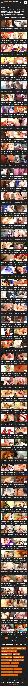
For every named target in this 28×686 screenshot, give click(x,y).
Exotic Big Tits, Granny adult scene (20, 484)
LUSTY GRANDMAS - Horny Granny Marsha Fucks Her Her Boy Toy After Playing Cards (20, 546)
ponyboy (10, 11)
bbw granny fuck (19, 349)
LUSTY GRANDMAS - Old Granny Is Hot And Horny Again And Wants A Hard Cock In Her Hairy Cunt (7, 398)
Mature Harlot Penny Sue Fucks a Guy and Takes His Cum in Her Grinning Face (20, 139)
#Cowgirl (10, 425)
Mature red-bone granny (20, 299)
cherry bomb (17, 672)
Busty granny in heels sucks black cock (20, 596)
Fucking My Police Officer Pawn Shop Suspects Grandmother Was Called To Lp (7, 213)
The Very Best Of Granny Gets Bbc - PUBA (7, 65)
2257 (14, 680)
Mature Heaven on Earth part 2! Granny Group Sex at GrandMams (20, 250)
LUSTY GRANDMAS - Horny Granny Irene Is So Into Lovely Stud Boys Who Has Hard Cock (20, 559)
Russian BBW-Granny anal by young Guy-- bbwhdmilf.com (20, 497)
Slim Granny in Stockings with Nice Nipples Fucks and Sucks (7, 53)
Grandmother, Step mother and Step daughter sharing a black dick (7, 164)
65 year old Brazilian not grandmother (20, 213)
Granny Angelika (19, 386)
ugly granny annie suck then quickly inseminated (7, 447)
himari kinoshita (7, 657)
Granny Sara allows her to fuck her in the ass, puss (20, 620)
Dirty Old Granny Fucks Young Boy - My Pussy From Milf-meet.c (7, 633)
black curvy (4, 11)
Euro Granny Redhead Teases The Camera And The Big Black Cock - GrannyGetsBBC (7, 102)
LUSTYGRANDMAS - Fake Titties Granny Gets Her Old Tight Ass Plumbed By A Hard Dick (7, 349)
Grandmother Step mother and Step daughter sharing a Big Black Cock (20, 225)
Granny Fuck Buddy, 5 (20, 460)
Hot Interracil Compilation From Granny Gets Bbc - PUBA (7, 28)
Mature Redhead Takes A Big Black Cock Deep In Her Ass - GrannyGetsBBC (20, 127)
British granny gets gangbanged (7, 114)
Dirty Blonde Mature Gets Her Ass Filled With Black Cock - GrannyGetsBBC (7, 139)
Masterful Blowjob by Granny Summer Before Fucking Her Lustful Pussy (20, 312)
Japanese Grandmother (7, 201)
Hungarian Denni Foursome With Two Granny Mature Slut (7, 262)
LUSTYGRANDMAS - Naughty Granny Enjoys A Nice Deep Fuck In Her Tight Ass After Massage (7, 373)
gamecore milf (10, 10)
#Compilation (11, 252)
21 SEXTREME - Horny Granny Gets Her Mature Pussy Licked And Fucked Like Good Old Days (7, 287)
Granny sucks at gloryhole (20, 410)
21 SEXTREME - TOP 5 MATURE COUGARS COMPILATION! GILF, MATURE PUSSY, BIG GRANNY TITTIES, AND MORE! (7, 250)
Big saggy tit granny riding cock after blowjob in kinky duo (7, 312)
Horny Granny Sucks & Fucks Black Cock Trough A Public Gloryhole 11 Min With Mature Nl (7, 275)
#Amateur (4, 215)
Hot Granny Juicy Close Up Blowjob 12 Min (7, 336)
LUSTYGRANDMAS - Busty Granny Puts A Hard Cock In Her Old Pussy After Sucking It (20, 472)
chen (15, 12)
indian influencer (18, 657)
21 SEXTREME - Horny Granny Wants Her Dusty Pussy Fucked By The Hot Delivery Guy (20, 633)
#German (10, 326)
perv (18, 12)
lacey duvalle (5, 14)
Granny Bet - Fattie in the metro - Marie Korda (7, 509)
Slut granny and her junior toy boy (7, 583)
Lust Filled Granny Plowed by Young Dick (7, 484)
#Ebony (23, 301)
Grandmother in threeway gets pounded (20, 164)
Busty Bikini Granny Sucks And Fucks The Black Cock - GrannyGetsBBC (7, 90)
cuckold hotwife (18, 660)
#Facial (23, 141)
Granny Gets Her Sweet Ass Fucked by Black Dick (20, 90)
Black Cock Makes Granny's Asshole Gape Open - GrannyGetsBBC (20, 114)
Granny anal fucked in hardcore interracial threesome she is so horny (7, 620)
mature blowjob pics (8, 648)
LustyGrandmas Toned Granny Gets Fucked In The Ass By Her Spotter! (20, 361)
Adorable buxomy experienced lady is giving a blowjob (20, 151)
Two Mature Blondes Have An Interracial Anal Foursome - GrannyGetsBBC (7, 151)
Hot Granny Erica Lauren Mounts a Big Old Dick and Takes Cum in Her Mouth (20, 521)
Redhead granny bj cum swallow (20, 571)
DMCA (24, 679)
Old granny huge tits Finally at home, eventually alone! (7, 497)
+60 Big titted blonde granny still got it (7, 521)
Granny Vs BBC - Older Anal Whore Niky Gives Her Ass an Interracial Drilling (7, 435)
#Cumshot (10, 289)
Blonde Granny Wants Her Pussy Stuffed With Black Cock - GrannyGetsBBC (20, 65)
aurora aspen (9, 12)
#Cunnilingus (11, 634)
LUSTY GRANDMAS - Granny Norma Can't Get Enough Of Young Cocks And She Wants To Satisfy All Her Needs (7, 361)
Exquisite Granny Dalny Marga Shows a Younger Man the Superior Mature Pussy (20, 287)
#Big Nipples (4, 54)
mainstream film (7, 660)
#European (10, 264)
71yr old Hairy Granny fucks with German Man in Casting (20, 509)
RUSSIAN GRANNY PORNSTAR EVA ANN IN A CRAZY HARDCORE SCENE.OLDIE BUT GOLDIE (20, 608)
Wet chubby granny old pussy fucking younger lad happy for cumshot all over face (7, 460)
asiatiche (16, 654)
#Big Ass (16, 104)
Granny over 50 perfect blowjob (7, 324)
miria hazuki (15, 663)
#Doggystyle (11, 400)
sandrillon (17, 11)
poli (16, 675)
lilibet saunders (6, 654)
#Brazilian (17, 215)
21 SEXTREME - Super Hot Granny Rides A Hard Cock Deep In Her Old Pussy (7, 472)
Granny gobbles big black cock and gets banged (7, 534)
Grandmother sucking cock (20, 176)
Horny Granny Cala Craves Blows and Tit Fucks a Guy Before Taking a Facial (20, 40)
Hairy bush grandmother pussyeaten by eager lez (7, 225)
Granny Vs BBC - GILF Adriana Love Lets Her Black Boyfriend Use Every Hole (20, 423)
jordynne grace (20, 648)
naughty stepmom (7, 675)
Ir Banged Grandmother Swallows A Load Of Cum (20, 238)
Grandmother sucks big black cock (7, 176)
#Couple (10, 449)
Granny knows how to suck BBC (7, 40)
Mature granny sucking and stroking (7, 299)
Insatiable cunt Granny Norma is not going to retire (7, 386)
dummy (11, 14)
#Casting (24, 511)
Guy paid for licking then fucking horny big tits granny (20, 373)
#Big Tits (24, 153)
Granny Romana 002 (20, 534)
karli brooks (14, 666)
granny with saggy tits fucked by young (7, 559)
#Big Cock (4, 30)
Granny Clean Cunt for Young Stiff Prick (7, 596)
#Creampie (17, 190)
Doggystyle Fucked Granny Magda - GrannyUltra (20, 77)
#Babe (16, 252)
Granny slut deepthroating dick (20, 28)
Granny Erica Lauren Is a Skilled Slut (7, 608)
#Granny (24, 166)
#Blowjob (11, 30)
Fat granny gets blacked (20, 102)
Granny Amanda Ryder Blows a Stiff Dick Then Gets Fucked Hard (7, 546)
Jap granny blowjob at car (20, 324)
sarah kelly (5, 651)
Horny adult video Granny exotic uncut (20, 336)
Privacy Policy (17, 679)
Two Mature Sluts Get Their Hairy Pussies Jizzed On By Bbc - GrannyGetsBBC (7, 127)
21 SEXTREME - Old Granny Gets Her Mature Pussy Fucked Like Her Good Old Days (20, 275)
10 (16, 640)
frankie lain (17, 14)
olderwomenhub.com (18, 682)
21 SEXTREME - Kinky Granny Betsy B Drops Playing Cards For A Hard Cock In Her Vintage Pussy (7, 571)
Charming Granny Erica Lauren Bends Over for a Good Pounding (7, 410)
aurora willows (19, 10)
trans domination (7, 669)
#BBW (16, 351)
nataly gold (6, 663)
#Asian (3, 203)
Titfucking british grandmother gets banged (7, 238)
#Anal (2, 351)
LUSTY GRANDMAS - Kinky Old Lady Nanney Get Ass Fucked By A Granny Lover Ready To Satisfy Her (20, 398)
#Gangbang (11, 116)
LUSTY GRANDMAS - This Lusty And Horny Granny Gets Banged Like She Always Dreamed (7, 423)
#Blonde (16, 42)
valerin (3, 10)
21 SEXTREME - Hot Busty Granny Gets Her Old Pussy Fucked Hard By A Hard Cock (20, 583)
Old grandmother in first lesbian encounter (20, 201)
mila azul (14, 651)
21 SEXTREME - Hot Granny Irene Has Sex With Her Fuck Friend (20, 447)
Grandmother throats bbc (7, 188)
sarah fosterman (7, 672)
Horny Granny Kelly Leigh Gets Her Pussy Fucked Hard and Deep (20, 435)
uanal (22, 12)
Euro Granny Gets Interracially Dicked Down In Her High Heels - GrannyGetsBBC (7, 77)
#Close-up (4, 227)
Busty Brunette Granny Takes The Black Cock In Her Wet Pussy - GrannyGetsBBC (20, 53)
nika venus (5, 666)
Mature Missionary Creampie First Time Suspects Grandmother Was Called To (20, 188)
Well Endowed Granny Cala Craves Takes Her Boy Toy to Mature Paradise (20, 262)
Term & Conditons (7, 679)
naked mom (18, 669)
